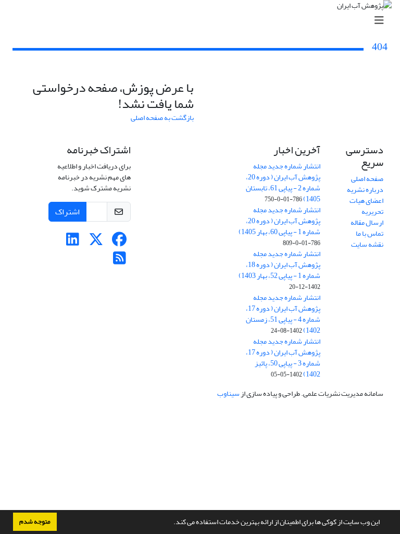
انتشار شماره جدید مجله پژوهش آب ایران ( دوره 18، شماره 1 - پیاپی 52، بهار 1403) (279, 265)
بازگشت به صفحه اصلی (162, 118)
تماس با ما (369, 233)
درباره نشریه (365, 190)
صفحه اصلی (367, 179)
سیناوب (228, 393)
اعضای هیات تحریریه (366, 206)
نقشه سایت (367, 244)
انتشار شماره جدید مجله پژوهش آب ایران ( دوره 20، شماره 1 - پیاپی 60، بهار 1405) (279, 221)
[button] (170, 523)
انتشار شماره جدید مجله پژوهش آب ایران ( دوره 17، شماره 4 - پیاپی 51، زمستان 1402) (283, 313)
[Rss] (119, 261)
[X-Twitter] (96, 242)
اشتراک (67, 212)
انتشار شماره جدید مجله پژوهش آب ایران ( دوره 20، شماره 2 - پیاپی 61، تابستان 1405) (283, 182)
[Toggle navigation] (203, 20)
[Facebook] (119, 242)
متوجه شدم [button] (35, 521)
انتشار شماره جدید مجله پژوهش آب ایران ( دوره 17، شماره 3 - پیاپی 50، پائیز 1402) (283, 357)
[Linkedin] (72, 242)
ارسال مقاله (367, 222)
